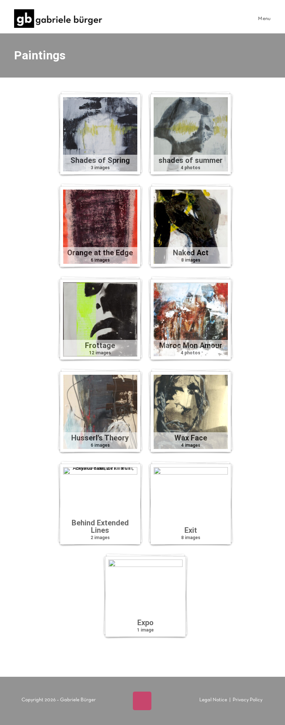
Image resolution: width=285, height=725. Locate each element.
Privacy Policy (247, 699)
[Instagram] (142, 701)
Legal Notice (213, 699)
